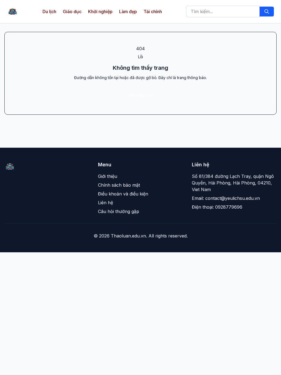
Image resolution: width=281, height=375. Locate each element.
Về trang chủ (140, 95)
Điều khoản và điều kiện (123, 194)
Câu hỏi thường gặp (118, 211)
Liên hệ (105, 202)
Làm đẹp (128, 11)
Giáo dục (72, 11)
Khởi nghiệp (100, 11)
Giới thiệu (107, 176)
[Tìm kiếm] (267, 11)
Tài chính (153, 11)
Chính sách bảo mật (119, 185)
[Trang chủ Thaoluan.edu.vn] (12, 11)
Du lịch (49, 11)
